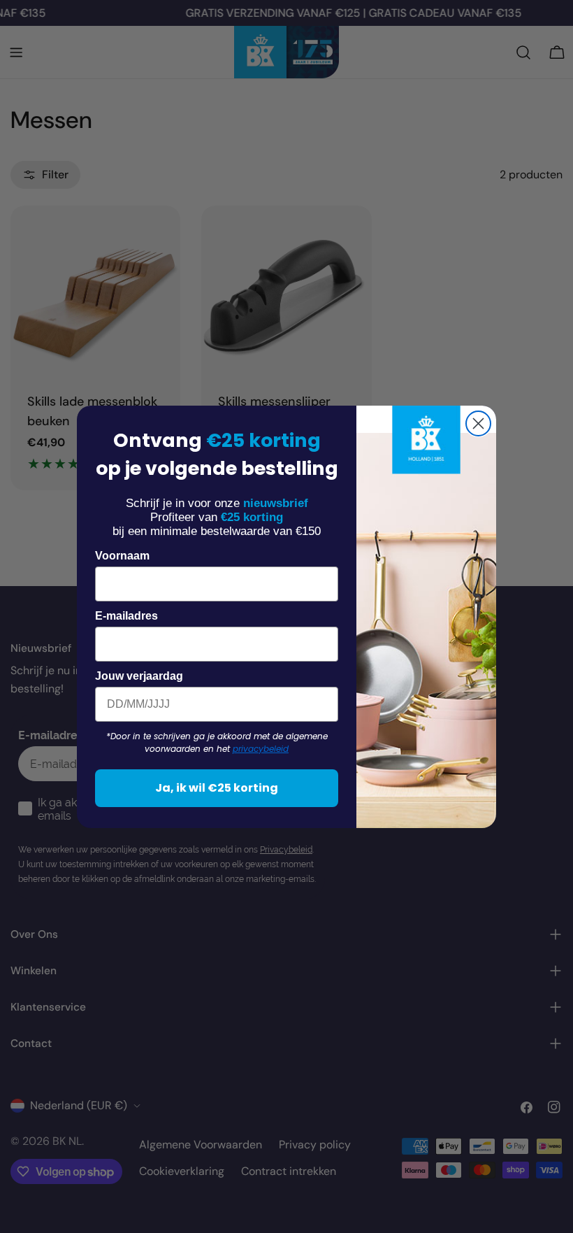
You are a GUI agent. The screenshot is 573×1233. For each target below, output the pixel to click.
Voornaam (122, 556)
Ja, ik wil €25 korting (216, 788)
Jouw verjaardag (139, 676)
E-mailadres (126, 616)
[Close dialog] (478, 423)
